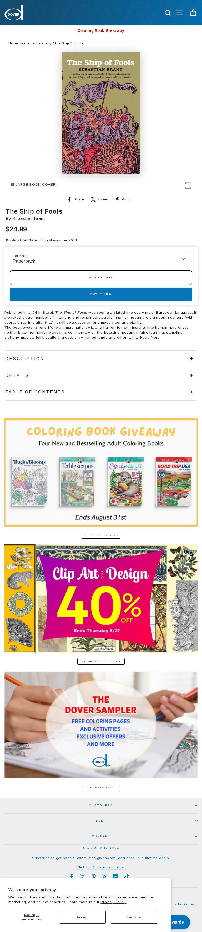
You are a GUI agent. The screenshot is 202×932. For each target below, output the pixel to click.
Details (17, 375)
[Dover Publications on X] (82, 876)
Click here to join (101, 787)
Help (101, 820)
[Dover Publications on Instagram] (104, 876)
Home (13, 43)
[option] (101, 30)
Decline (134, 917)
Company (101, 836)
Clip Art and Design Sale (101, 661)
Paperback (29, 43)
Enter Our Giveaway (101, 535)
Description (24, 358)
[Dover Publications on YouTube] (115, 876)
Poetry (46, 43)
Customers (101, 805)
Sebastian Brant (28, 218)
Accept (83, 917)
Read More (150, 337)
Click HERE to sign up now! (101, 867)
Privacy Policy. (113, 902)
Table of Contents (35, 392)
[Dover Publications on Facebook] (71, 876)
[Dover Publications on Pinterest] (94, 876)
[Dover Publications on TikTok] (126, 876)
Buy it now (101, 294)
